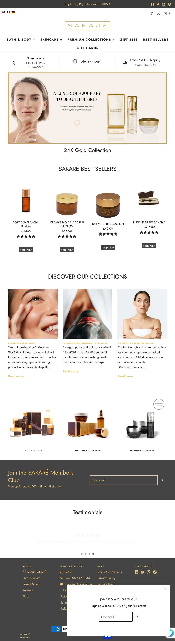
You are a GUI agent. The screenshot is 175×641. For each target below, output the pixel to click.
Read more (16, 376)
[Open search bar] (152, 13)
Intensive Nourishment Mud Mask (85, 343)
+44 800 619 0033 (76, 578)
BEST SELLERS (156, 39)
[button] (26, 236)
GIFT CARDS (87, 48)
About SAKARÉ (36, 572)
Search (68, 572)
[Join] (162, 480)
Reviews (28, 590)
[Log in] (159, 13)
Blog (25, 596)
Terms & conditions (109, 572)
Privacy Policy (106, 578)
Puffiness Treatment (22, 343)
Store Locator (32, 578)
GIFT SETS (129, 39)
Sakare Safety (31, 584)
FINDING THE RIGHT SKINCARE (135, 343)
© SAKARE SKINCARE (25, 636)
